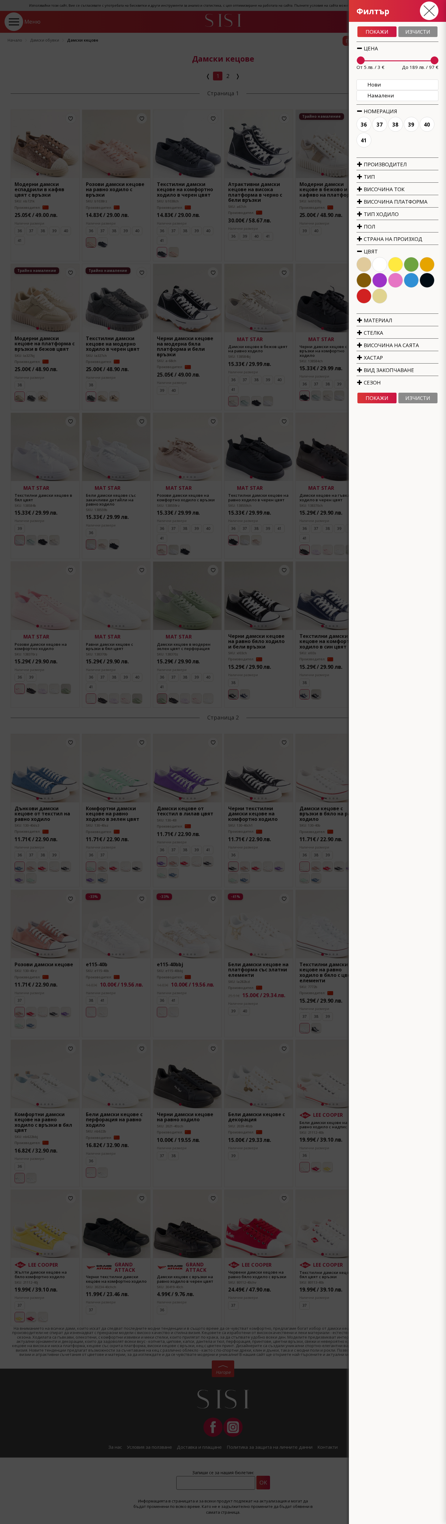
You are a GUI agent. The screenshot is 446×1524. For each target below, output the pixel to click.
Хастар (373, 357)
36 (364, 124)
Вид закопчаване (388, 370)
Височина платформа (395, 201)
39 (411, 124)
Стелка (373, 332)
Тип (369, 176)
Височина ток (383, 189)
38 (396, 124)
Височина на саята (391, 345)
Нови (374, 84)
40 (427, 124)
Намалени (380, 95)
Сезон (372, 382)
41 (364, 140)
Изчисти (417, 31)
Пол (369, 226)
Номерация (380, 111)
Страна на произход (392, 238)
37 (380, 124)
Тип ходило (381, 214)
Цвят (370, 251)
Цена (370, 48)
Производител (385, 164)
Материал (377, 320)
